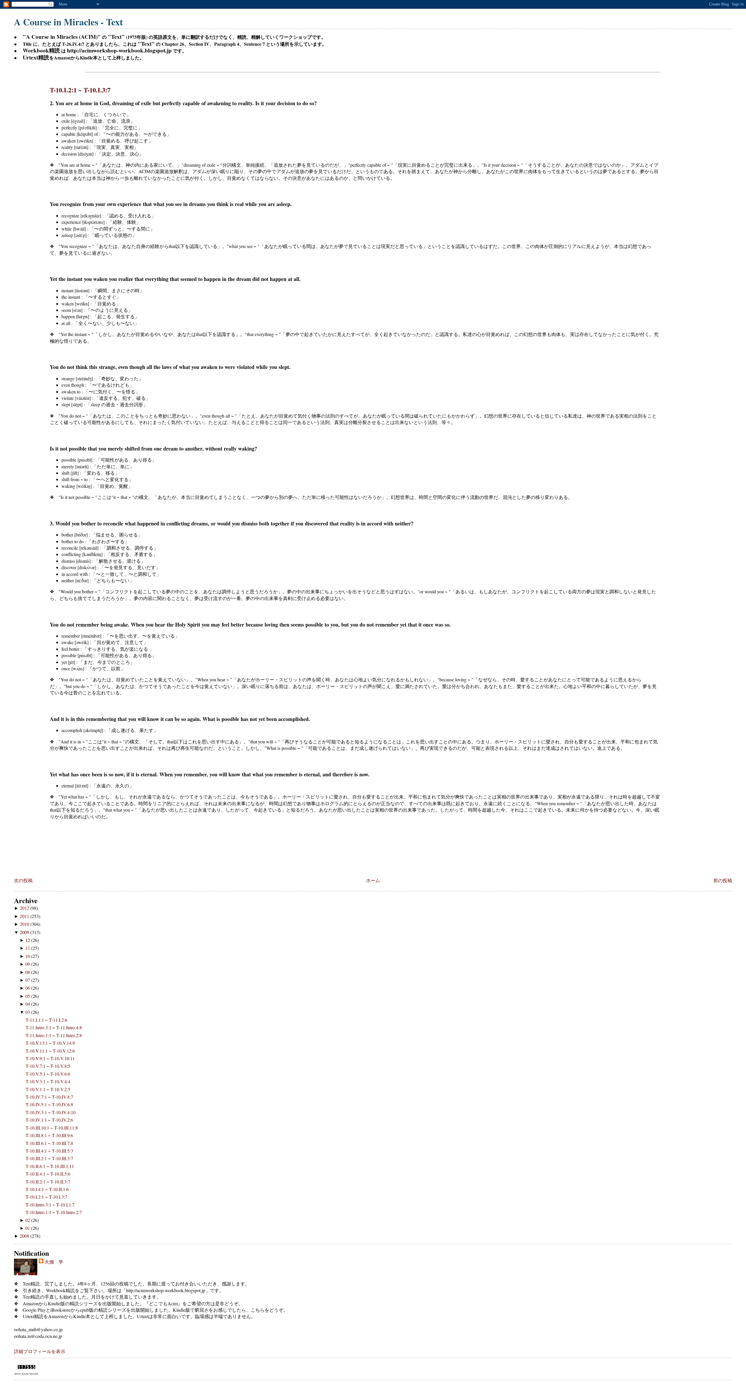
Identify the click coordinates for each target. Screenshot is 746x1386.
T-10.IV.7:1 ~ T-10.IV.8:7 (49, 1097)
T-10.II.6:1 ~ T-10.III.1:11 (50, 1166)
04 (28, 1004)
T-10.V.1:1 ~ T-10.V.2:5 (48, 1089)
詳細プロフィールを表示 (39, 1351)
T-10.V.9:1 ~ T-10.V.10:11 (50, 1058)
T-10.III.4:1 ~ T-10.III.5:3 (49, 1151)
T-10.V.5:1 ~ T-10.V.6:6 (48, 1074)
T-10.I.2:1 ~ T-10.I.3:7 (80, 90)
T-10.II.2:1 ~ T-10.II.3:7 (48, 1182)
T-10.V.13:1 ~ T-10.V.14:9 (50, 1043)
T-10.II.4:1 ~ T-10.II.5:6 (48, 1174)
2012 (25, 908)
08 (28, 972)
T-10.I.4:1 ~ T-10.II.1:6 (47, 1189)
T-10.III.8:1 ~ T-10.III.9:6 (49, 1135)
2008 (25, 1236)
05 (28, 996)
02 (28, 1220)
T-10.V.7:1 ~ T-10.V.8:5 (48, 1066)
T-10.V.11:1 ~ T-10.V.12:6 (50, 1051)
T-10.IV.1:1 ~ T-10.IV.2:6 (49, 1120)
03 (28, 1012)
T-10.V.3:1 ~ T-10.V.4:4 (48, 1081)
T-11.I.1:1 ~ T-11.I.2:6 (46, 1020)
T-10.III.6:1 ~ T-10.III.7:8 (49, 1143)
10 (28, 956)
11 (28, 948)
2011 (25, 916)
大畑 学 (54, 1262)
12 (28, 940)
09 (28, 964)
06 (28, 988)
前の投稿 (722, 880)
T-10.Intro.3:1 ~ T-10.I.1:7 (50, 1205)
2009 (25, 932)
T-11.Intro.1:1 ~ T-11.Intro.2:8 (54, 1035)
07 (28, 980)
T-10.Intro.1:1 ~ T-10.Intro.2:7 (54, 1212)
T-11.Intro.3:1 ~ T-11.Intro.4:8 (54, 1027)
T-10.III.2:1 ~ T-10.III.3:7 (49, 1158)
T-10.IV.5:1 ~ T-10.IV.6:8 (49, 1104)
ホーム (373, 880)
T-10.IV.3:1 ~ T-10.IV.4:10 (50, 1112)
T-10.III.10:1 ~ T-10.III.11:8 (52, 1128)
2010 (25, 924)
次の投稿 (23, 880)
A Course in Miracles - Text (68, 22)
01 (28, 1228)
